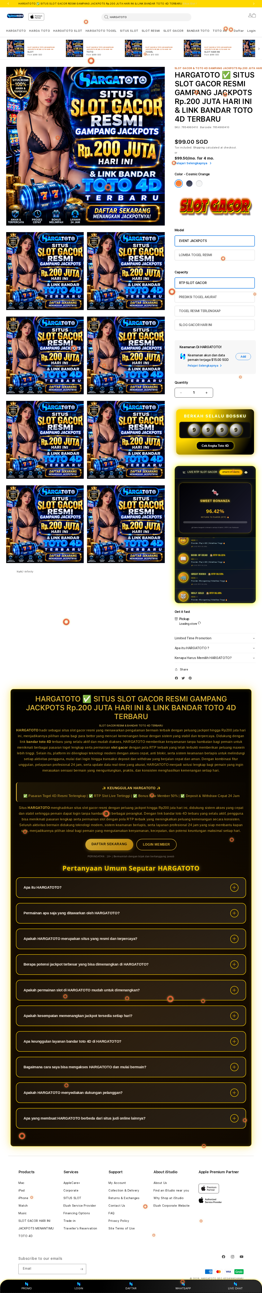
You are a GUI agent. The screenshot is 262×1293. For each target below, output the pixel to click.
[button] (16, 31)
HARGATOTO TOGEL (101, 30)
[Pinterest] (191, 679)
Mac (21, 1183)
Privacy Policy (118, 1220)
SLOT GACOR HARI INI (34, 1220)
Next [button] (254, 4)
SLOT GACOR (173, 30)
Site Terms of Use (121, 1228)
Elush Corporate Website (172, 1205)
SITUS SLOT (129, 30)
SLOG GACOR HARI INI (195, 325)
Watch (23, 1205)
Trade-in (69, 1220)
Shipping (199, 147)
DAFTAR (131, 1288)
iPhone (23, 1198)
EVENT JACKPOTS (193, 241)
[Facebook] (177, 679)
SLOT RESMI (151, 30)
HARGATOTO (16, 30)
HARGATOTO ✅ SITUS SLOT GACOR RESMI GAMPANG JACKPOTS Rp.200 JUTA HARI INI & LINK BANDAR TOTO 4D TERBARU (107, 3)
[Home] (15, 16)
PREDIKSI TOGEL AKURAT (198, 297)
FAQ (111, 1213)
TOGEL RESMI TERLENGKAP (200, 311)
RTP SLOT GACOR (193, 283)
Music (22, 1213)
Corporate (70, 1190)
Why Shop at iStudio (169, 1198)
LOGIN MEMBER (156, 844)
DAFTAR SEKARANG (109, 844)
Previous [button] (8, 4)
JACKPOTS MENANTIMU (36, 1228)
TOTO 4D (220, 30)
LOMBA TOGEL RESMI (195, 255)
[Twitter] (184, 679)
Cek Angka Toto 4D (215, 445)
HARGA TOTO (39, 30)
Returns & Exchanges (123, 1198)
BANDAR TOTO (198, 30)
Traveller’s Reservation (80, 1228)
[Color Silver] (199, 183)
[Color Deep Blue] (189, 183)
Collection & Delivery (123, 1190)
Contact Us (116, 1205)
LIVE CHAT (235, 1288)
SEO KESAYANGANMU (230, 1278)
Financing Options (76, 1213)
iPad (21, 1190)
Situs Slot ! (190, 3)
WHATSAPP (183, 1288)
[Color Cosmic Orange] (179, 183)
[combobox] (146, 17)
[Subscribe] (81, 1269)
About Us (160, 1183)
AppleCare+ (71, 1183)
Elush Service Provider (79, 1205)
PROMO (26, 1288)
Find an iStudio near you (171, 1190)
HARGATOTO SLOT (67, 30)
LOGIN (79, 1288)
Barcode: (206, 127)
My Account (117, 1183)
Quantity (181, 382)
